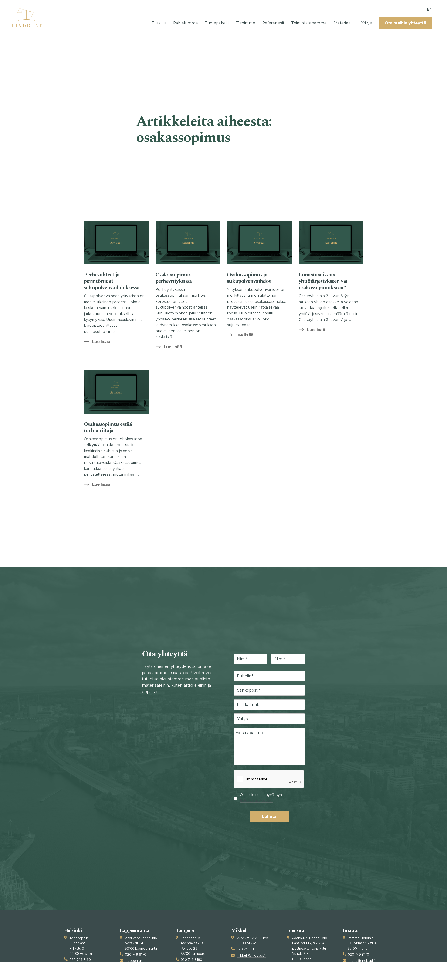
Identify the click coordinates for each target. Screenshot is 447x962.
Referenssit (273, 22)
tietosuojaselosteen (256, 800)
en (430, 9)
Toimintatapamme (309, 22)
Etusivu (159, 22)
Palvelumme (185, 22)
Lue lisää (101, 341)
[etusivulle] (29, 17)
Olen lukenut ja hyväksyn (261, 798)
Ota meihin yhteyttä (405, 22)
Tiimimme (245, 22)
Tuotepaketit (217, 22)
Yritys (366, 22)
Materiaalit (344, 22)
